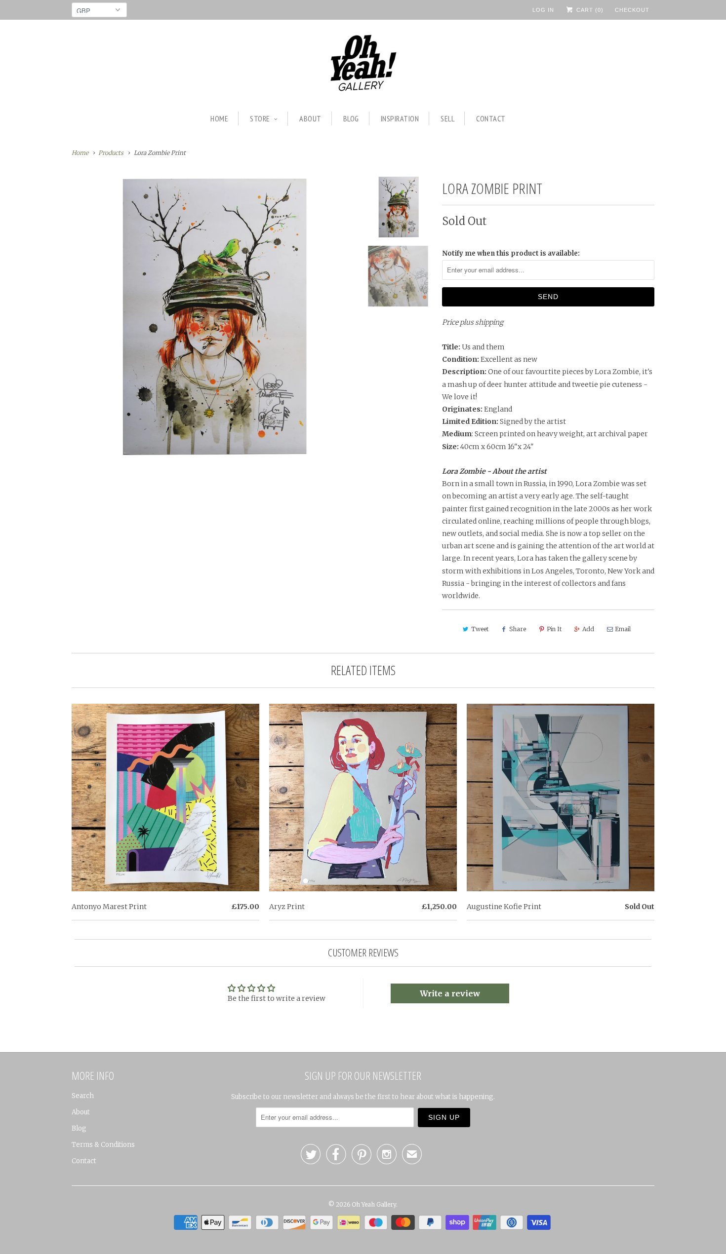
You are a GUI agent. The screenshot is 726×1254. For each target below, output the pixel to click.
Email (623, 629)
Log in (543, 10)
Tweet (479, 629)
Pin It (554, 629)
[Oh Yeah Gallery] (363, 64)
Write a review (450, 993)
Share (517, 629)
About (310, 118)
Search (83, 1096)
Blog (351, 118)
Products (110, 152)
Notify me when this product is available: (511, 253)
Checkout (632, 10)
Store (260, 118)
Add (588, 629)
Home (219, 118)
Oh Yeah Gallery (374, 1204)
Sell (447, 118)
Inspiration (400, 118)
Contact (491, 118)
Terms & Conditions (103, 1144)
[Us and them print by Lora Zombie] (212, 316)
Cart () (589, 10)
